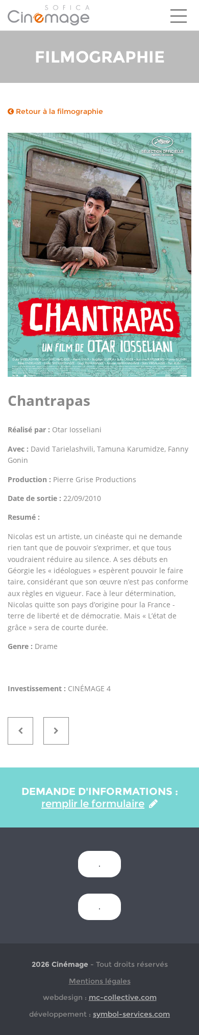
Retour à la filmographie (58, 111)
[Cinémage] (48, 14)
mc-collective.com (123, 997)
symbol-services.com (131, 1014)
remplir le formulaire (92, 803)
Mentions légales (100, 981)
